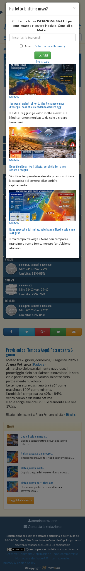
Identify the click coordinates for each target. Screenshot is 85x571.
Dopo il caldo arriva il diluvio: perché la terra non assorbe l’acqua (37, 168)
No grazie (42, 61)
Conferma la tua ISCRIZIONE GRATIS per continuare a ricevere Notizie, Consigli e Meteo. (42, 25)
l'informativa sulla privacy (50, 46)
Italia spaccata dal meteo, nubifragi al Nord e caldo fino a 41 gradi (42, 231)
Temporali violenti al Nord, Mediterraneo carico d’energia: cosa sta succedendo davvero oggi (36, 105)
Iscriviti (42, 55)
